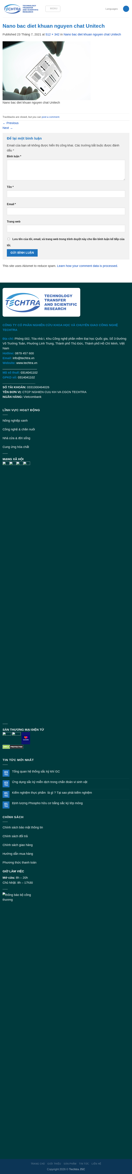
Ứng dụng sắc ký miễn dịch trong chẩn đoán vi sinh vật (49, 782)
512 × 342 (52, 34)
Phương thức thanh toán (19, 862)
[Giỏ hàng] (126, 9)
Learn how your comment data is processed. (87, 266)
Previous (11, 123)
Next (8, 128)
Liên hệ (96, 1163)
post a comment (50, 116)
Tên (10, 187)
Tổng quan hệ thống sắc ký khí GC (36, 771)
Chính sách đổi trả (15, 836)
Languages (112, 8)
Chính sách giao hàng (18, 845)
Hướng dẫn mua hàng (18, 853)
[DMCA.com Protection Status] (13, 746)
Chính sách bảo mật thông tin (23, 827)
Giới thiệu (54, 1163)
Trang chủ (38, 1163)
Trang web (13, 221)
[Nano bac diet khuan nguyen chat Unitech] (47, 70)
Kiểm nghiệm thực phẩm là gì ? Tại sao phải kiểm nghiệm (52, 792)
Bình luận (14, 156)
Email (11, 204)
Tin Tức (84, 1163)
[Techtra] (21, 9)
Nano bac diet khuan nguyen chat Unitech (92, 34)
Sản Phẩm (70, 1163)
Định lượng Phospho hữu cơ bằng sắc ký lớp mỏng (47, 803)
